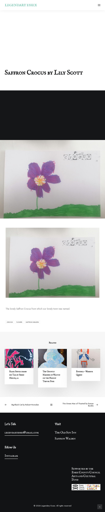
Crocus (10, 322)
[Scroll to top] (99, 506)
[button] (99, 5)
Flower (19, 322)
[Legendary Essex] (21, 5)
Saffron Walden (32, 322)
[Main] (52, 405)
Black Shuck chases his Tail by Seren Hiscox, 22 (18, 374)
